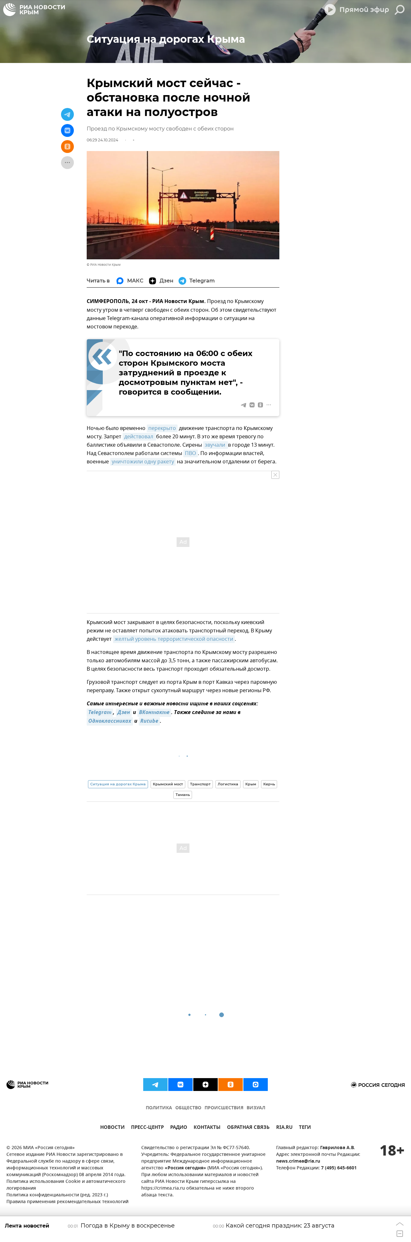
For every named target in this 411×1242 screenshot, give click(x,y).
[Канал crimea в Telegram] (155, 1084)
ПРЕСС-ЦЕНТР (147, 1128)
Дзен (124, 713)
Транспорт (200, 784)
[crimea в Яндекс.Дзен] (205, 1084)
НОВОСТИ (112, 1128)
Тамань (183, 794)
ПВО (190, 453)
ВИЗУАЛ (256, 1108)
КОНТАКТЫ (207, 1128)
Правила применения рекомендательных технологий (67, 1202)
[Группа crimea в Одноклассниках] (230, 1084)
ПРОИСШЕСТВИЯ (224, 1108)
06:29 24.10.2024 (102, 140)
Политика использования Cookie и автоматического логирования (66, 1185)
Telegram (99, 713)
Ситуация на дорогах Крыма (118, 784)
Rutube (149, 721)
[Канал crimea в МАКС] (255, 1084)
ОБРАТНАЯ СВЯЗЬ (248, 1128)
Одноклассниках (109, 721)
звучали (215, 445)
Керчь (269, 784)
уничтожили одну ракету (143, 462)
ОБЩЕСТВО (188, 1108)
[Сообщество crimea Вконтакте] (180, 1084)
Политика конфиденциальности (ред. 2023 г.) (57, 1195)
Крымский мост (168, 784)
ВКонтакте (154, 713)
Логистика (228, 784)
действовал (139, 437)
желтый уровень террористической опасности (174, 639)
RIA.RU (284, 1128)
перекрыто (162, 428)
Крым (250, 784)
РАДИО (178, 1128)
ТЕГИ (305, 1128)
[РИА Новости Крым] (34, 9)
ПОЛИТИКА (159, 1108)
